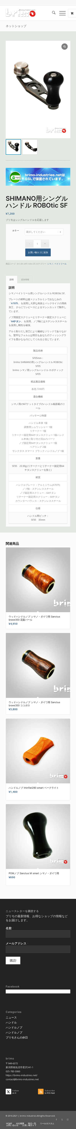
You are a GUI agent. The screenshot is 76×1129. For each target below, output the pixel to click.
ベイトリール (60, 263)
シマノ (50, 263)
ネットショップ (16, 26)
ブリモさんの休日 (17, 1037)
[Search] (52, 13)
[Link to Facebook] (56, 1119)
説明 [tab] (12, 279)
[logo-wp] (31, 13)
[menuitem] (52, 13)
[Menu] (61, 13)
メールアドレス (17, 943)
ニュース (11, 1017)
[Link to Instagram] (67, 1119)
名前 (10, 928)
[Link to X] (62, 1119)
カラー (15, 230)
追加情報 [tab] (25, 279)
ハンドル (11, 1022)
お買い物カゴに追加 (38, 252)
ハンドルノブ (14, 1027)
